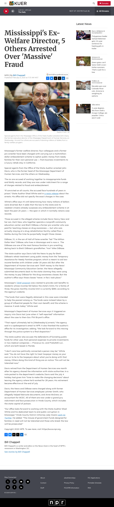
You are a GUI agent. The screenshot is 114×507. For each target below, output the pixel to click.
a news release (51, 193)
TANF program (23, 283)
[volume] (13, 11)
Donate (105, 3)
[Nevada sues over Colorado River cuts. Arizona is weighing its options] (83, 85)
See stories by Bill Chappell (17, 451)
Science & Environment (97, 58)
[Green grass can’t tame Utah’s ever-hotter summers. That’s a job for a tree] (83, 61)
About (42, 478)
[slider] (16, 11)
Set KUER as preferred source (58, 74)
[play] (6, 11)
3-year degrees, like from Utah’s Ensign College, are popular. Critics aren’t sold (99, 113)
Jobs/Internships (69, 478)
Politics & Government (97, 82)
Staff (42, 488)
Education (96, 105)
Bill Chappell (19, 75)
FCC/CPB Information (71, 488)
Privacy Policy (69, 483)
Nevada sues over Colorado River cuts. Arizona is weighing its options (99, 91)
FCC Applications (94, 478)
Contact (43, 483)
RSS (89, 488)
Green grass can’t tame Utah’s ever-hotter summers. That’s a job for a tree (99, 67)
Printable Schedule (94, 483)
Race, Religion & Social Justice (98, 32)
